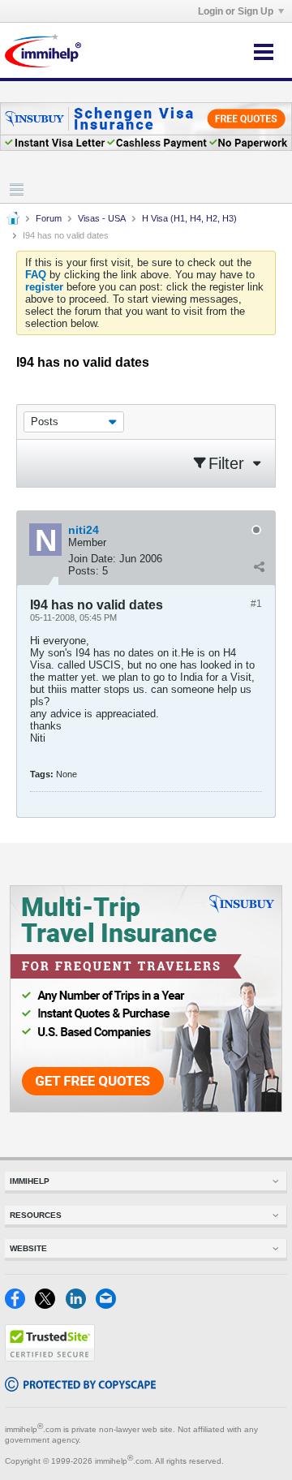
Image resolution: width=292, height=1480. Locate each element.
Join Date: (92, 559)
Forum (49, 218)
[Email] (109, 1305)
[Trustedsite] (50, 1358)
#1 (256, 603)
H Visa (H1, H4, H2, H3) (189, 218)
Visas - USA (102, 218)
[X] (50, 1305)
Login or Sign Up (235, 11)
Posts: (83, 571)
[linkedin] (81, 1305)
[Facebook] (20, 1305)
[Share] (259, 567)
